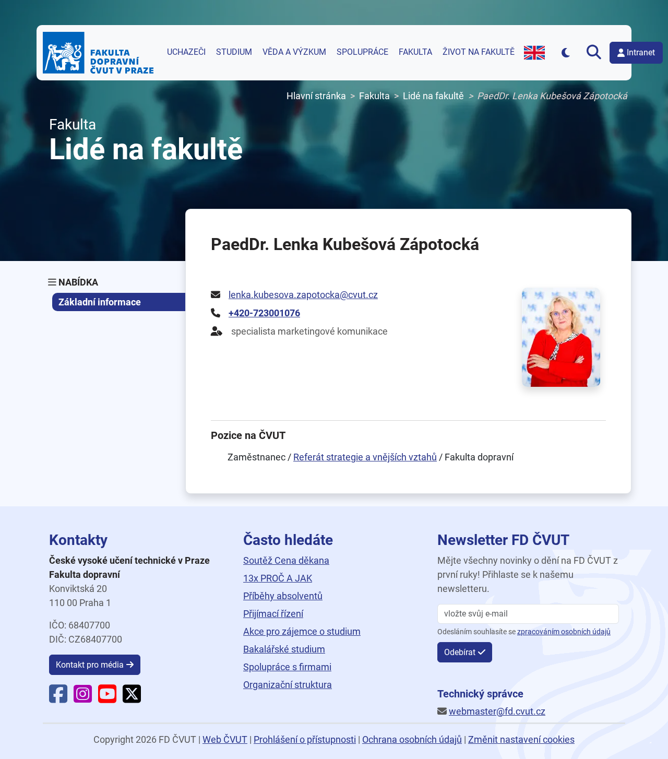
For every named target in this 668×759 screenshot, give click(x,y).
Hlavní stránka (316, 95)
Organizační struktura (287, 684)
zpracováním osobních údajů (564, 631)
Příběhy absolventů (283, 595)
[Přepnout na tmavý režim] (565, 52)
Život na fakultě (479, 52)
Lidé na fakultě (433, 95)
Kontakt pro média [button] (90, 665)
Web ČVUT (224, 739)
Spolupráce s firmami (287, 666)
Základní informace (99, 302)
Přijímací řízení (273, 613)
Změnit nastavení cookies (521, 739)
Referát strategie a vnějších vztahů (365, 457)
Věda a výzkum (294, 52)
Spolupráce (362, 52)
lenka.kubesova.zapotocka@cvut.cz (303, 294)
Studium (234, 52)
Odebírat (459, 652)
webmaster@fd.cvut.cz (497, 711)
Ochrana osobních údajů (412, 739)
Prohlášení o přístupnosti (305, 739)
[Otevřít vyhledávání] (594, 53)
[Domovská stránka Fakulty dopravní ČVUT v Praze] (98, 52)
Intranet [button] (641, 52)
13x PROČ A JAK (277, 578)
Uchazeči (186, 52)
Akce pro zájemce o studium (302, 631)
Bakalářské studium (284, 649)
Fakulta (415, 52)
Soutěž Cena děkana (286, 560)
